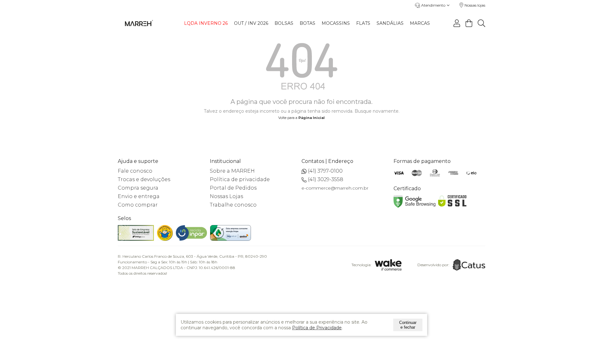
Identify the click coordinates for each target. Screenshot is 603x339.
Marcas (420, 23)
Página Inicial (311, 118)
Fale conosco (135, 171)
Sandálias (390, 23)
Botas (307, 23)
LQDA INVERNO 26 (206, 23)
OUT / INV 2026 (251, 23)
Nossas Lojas (226, 196)
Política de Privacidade (317, 328)
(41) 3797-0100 (325, 171)
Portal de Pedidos (233, 188)
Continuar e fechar (407, 325)
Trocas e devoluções (144, 179)
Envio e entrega (139, 196)
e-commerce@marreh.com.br (335, 188)
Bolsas (283, 23)
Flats (363, 23)
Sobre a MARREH (232, 171)
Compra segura (138, 188)
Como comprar (138, 205)
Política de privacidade (240, 179)
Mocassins (336, 23)
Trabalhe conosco (233, 205)
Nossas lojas (474, 5)
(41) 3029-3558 (325, 179)
